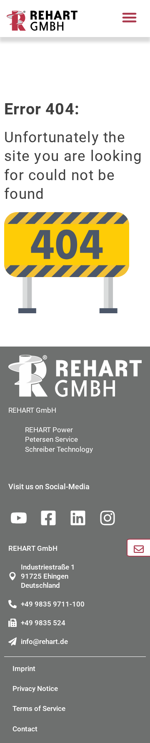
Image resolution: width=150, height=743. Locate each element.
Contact (25, 729)
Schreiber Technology (59, 449)
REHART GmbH (32, 410)
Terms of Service (38, 708)
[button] (129, 17)
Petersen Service (51, 439)
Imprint (23, 668)
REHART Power (49, 430)
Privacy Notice (35, 688)
